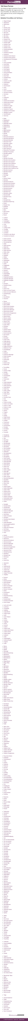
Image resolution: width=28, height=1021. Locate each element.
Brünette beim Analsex (9, 183)
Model (5, 676)
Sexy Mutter (7, 869)
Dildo (5, 243)
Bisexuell (6, 155)
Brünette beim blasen (9, 185)
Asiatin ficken (7, 104)
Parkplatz (6, 757)
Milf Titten (6, 667)
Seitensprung (7, 833)
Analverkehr (7, 82)
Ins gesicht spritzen (8, 537)
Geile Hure (6, 468)
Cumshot (6, 232)
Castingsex (6, 221)
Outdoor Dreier (7, 751)
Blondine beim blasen (9, 161)
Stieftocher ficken (8, 889)
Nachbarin (6, 703)
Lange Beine (7, 611)
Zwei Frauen (7, 1007)
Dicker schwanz (8, 240)
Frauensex (6, 423)
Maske (5, 649)
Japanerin (6, 563)
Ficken (5, 400)
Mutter (5, 696)
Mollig (5, 677)
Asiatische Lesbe (8, 105)
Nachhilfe (6, 705)
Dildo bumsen (7, 245)
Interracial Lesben (8, 548)
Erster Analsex (7, 356)
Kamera (6, 577)
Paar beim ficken (8, 756)
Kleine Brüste (7, 582)
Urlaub (5, 953)
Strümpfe (6, 902)
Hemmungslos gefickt (9, 524)
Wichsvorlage (7, 990)
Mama (5, 646)
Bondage (6, 175)
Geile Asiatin (7, 458)
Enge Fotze (6, 339)
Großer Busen (7, 493)
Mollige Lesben (7, 679)
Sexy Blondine (7, 868)
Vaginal (5, 956)
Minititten (6, 672)
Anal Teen (6, 75)
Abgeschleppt (7, 21)
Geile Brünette (7, 461)
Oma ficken (6, 730)
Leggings (6, 621)
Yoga (5, 995)
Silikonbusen (7, 873)
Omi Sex (6, 735)
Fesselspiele (7, 375)
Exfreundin (6, 359)
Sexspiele (6, 858)
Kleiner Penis (7, 587)
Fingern (6, 412)
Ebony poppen (7, 319)
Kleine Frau (7, 584)
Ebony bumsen (7, 314)
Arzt (5, 95)
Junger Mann (7, 571)
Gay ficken (6, 446)
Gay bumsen (7, 445)
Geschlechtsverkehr (9, 478)
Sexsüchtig (6, 863)
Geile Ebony (7, 464)
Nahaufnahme (7, 712)
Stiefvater (6, 892)
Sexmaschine (7, 849)
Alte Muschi (7, 34)
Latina (5, 618)
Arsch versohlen (8, 90)
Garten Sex (6, 436)
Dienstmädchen (8, 242)
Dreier (5, 287)
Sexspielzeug (7, 859)
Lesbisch (6, 635)
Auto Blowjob (7, 114)
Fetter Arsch (7, 394)
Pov (5, 784)
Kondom (6, 594)
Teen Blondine (7, 922)
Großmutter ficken (8, 498)
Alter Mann (6, 37)
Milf (4, 664)
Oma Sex (6, 731)
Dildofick (6, 255)
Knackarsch (7, 592)
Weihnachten (7, 983)
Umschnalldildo (8, 943)
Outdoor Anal (7, 748)
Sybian (5, 912)
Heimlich (6, 520)
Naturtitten (6, 718)
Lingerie (6, 641)
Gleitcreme (6, 481)
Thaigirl (5, 927)
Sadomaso (6, 811)
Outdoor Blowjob (8, 749)
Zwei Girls (6, 1009)
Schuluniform (7, 823)
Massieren (6, 654)
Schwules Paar (7, 831)
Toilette (5, 932)
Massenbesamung (8, 652)
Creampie (6, 231)
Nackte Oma (7, 710)
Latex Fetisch (7, 616)
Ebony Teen (7, 321)
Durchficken (7, 297)
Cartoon (6, 217)
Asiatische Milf (7, 107)
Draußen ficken (7, 285)
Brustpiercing (7, 200)
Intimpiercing (7, 555)
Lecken (5, 620)
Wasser (5, 978)
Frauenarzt (6, 422)
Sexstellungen (7, 861)
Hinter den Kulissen (9, 527)
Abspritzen (6, 22)
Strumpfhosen (7, 904)
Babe (5, 118)
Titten (5, 928)
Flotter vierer (7, 418)
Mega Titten (7, 662)
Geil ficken (6, 455)
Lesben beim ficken (8, 630)
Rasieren (6, 797)
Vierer (5, 966)
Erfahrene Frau (7, 348)
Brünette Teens (7, 196)
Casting (6, 219)
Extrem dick (7, 363)
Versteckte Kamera (8, 962)
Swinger (6, 911)
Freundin (6, 432)
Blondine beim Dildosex (10, 163)
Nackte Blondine (8, 707)
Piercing (6, 769)
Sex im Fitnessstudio (9, 839)
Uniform (6, 945)
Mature (5, 659)
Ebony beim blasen (8, 308)
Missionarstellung (8, 674)
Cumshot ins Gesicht (9, 236)
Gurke (5, 501)
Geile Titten (6, 474)
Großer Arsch (7, 491)
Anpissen (6, 84)
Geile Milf (6, 471)
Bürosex (6, 213)
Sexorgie (6, 851)
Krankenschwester (8, 600)
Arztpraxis (6, 97)
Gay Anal (6, 440)
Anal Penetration (8, 72)
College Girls (7, 227)
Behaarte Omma (8, 146)
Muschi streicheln (8, 691)
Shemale (6, 871)
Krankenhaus (7, 599)
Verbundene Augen (8, 959)
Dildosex (6, 258)
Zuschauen (6, 1004)
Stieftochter (6, 891)
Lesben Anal (7, 628)
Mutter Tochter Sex (8, 701)
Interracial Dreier (8, 545)
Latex (5, 615)
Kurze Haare (7, 602)
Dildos (5, 257)
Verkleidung (7, 961)
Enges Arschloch (8, 346)
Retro (5, 800)
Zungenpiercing (8, 1001)
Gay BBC (6, 441)
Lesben (5, 626)
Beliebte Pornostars (9, 151)
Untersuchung (7, 948)
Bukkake (6, 206)
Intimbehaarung (8, 552)
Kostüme (6, 597)
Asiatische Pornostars (9, 110)
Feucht (5, 395)
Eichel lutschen (7, 333)
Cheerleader (7, 222)
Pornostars (6, 782)
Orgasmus (6, 743)
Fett (5, 380)
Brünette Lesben (8, 193)
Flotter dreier (7, 417)
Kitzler (5, 579)
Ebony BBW (7, 304)
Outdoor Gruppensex (9, 753)
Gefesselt (6, 451)
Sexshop (6, 854)
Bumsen (6, 208)
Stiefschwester (7, 888)
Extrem (5, 361)
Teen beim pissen (8, 920)
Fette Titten (6, 392)
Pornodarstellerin (8, 779)
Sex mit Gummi (7, 841)
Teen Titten (6, 925)
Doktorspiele (7, 268)
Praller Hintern (7, 789)
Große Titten (7, 489)
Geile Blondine (7, 460)
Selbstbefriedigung (8, 836)
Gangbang (6, 435)
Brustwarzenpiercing (9, 201)
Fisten (5, 414)
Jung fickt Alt (7, 566)
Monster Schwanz (8, 682)
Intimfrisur (6, 553)
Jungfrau (6, 574)
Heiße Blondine (8, 522)
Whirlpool (6, 987)
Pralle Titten (7, 787)
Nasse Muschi (7, 715)
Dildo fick (6, 247)
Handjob (6, 504)
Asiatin (5, 99)
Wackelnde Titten (8, 975)
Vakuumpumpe (7, 957)
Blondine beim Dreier (9, 165)
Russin (5, 808)
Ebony (5, 301)
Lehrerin (6, 625)
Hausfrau (6, 517)
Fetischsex (6, 379)
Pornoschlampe (8, 781)
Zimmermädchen (8, 997)
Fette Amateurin (8, 382)
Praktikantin (7, 785)
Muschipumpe (7, 692)
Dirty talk (6, 262)
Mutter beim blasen (8, 697)
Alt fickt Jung (7, 27)
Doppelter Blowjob (8, 278)
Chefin (5, 226)
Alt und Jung (7, 31)
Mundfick (6, 686)
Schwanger (6, 824)
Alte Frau (6, 32)
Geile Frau (6, 466)
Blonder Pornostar (8, 158)
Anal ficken (6, 67)
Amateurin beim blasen (9, 56)
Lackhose (6, 606)
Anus (5, 87)
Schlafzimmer (7, 816)
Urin (5, 951)
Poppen (6, 774)
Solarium (6, 877)
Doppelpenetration (8, 277)
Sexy (5, 866)
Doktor (5, 267)
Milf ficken (6, 666)
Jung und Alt (7, 568)
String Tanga (7, 899)
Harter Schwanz (8, 515)
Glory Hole (6, 483)
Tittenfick (6, 930)
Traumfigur (6, 937)
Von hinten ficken (8, 972)
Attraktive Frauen (8, 112)
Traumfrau (6, 938)
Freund (5, 430)
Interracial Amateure (9, 540)
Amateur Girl (7, 39)
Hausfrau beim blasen (9, 519)
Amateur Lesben (8, 41)
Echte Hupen (7, 323)
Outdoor (6, 746)
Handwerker (7, 507)
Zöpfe (5, 999)
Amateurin (6, 54)
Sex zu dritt (6, 844)
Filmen (5, 410)
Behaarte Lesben (8, 143)
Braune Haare (7, 178)
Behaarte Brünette (8, 140)
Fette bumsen (7, 384)
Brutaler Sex (7, 205)
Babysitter (6, 121)
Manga (5, 647)
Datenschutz (21, 1019)
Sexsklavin (6, 856)
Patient (5, 762)
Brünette (6, 180)
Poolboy (6, 772)
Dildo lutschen (7, 250)
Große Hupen (7, 486)
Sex (5, 838)
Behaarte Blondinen (9, 138)
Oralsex (6, 739)
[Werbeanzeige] (13, 1015)
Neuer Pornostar (8, 720)
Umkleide (6, 941)
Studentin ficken (8, 909)
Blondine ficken (7, 171)
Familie (5, 372)
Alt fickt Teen (7, 29)
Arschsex (6, 94)
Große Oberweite (8, 488)
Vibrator (6, 964)
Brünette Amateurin (8, 181)
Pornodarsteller (7, 777)
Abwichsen (6, 24)
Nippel (5, 722)
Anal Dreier (6, 65)
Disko (5, 263)
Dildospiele (6, 260)
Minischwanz (7, 671)
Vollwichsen (7, 971)
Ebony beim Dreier (8, 311)
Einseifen (6, 338)
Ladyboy (6, 610)
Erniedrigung (7, 349)
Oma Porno (6, 733)
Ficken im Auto (7, 402)
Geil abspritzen (7, 453)
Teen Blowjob (7, 923)
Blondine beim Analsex (9, 160)
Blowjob (6, 173)
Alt (4, 26)
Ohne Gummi (7, 728)
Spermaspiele (7, 882)
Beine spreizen (7, 148)
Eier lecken (6, 334)
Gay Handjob (7, 448)
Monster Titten (7, 684)
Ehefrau (6, 328)
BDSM (5, 133)
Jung (5, 564)
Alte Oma (6, 36)
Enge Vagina (7, 344)
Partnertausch (7, 759)
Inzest (5, 558)
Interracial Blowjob (8, 543)
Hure (5, 532)
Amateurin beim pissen (9, 57)
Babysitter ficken (8, 123)
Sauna (5, 814)
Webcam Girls (7, 982)
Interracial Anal (7, 542)
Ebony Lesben (7, 318)
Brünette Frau (7, 191)
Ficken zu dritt (7, 405)
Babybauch (6, 120)
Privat (5, 790)
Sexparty (6, 853)
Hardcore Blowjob (8, 510)
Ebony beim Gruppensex (10, 313)
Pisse (5, 771)
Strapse (6, 897)
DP (4, 282)
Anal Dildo (6, 64)
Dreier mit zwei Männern (10, 292)
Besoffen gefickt (8, 153)
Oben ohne (6, 726)
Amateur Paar (7, 44)
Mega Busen (7, 661)
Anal (5, 60)
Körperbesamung (8, 595)
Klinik (5, 590)
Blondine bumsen (8, 170)
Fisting (5, 415)
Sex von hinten (7, 843)
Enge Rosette (7, 343)
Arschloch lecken (8, 92)
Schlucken (6, 819)
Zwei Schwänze (8, 1011)
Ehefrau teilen (7, 331)
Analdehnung (7, 77)
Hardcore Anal (7, 509)
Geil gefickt (6, 456)
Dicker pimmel (7, 238)
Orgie (5, 744)
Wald (5, 977)
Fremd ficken (7, 425)
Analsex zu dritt (7, 80)
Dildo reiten (6, 252)
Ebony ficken (7, 316)
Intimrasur (6, 556)
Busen (5, 215)
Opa (5, 736)
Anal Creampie (7, 62)
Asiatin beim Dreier (8, 102)
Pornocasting (7, 776)
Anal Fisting (7, 71)
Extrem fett (6, 364)
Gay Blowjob (7, 443)
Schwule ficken (7, 829)
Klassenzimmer (7, 580)
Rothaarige (6, 807)
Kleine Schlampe (8, 585)
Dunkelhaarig (7, 293)
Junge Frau (6, 569)
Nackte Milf (6, 708)
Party (5, 761)
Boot (5, 176)
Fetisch (5, 377)
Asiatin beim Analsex (9, 100)
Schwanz (6, 826)
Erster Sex (6, 357)
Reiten (5, 798)
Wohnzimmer (7, 992)
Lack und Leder (7, 605)
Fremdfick (6, 428)
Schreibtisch (7, 821)
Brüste (5, 198)
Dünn (5, 295)
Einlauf (5, 336)
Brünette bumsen (8, 188)
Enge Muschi (7, 341)
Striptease (6, 901)
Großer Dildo (7, 494)
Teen (5, 917)
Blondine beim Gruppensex (11, 166)
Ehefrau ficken (7, 329)
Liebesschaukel (8, 640)
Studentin (6, 907)
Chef (5, 224)
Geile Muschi (7, 473)
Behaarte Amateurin (9, 136)
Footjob (5, 420)
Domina (6, 270)
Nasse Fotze (7, 713)
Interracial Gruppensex (9, 547)
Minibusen (6, 669)
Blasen (5, 156)
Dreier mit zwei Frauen (9, 290)
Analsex (6, 79)
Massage (6, 651)
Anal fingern (7, 69)
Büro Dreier (6, 211)
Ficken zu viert (7, 407)
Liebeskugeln (7, 638)
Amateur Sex (7, 46)
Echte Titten (7, 324)
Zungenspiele (7, 1002)
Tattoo (5, 915)
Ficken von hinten (8, 403)
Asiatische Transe (8, 109)
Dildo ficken (7, 248)
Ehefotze (6, 326)
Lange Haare (7, 613)
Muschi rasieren (8, 689)
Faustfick (6, 374)
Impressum (16, 1019)
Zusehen (6, 1006)
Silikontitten (7, 874)
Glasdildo (6, 479)
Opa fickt (6, 738)
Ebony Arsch (7, 303)
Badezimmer (7, 126)
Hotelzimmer (7, 530)
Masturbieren (7, 657)
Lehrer (5, 623)
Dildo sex (6, 253)
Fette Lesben (7, 390)
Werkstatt (6, 985)
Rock (5, 803)
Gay (5, 438)
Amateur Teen (7, 47)
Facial (5, 369)
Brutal (5, 203)
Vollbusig (6, 967)
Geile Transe (7, 476)
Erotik (5, 351)
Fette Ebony (7, 387)
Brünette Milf (7, 195)
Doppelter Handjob (8, 280)
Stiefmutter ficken (8, 886)
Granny (5, 484)
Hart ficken (6, 514)
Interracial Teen (7, 550)
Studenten (6, 906)
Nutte (5, 723)
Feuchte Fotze (7, 397)
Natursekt (6, 717)
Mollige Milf (6, 681)
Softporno (6, 876)
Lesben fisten (7, 633)
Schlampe (6, 818)
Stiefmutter (6, 884)
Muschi (5, 687)
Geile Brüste (7, 463)
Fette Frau (6, 389)
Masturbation (7, 656)
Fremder (6, 427)
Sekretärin (6, 834)
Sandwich (6, 813)
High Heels (6, 525)
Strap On (6, 896)
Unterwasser (7, 950)
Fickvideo (6, 409)
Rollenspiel (6, 805)
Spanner (6, 879)
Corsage (6, 229)
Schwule (6, 828)
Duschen (6, 298)
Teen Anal (6, 919)
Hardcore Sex (7, 512)
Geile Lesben (7, 469)
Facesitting (6, 367)
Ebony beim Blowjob (9, 309)
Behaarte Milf (7, 145)
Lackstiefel (6, 608)
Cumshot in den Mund (9, 234)
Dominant (6, 272)
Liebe (5, 636)
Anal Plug (6, 74)
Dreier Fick (6, 288)
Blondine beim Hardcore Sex (11, 168)
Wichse (5, 988)
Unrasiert (6, 946)
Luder (5, 643)
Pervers (6, 767)
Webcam (6, 980)
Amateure (6, 51)
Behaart (6, 135)
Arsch (5, 89)
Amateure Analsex (8, 52)
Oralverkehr (7, 741)
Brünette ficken (7, 190)
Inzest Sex (6, 560)
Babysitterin (7, 125)
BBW (5, 128)
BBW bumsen (7, 130)
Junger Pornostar (8, 573)
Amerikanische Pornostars (10, 59)
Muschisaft (6, 694)
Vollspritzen (7, 969)
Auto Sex (6, 115)
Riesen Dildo (7, 802)
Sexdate (6, 848)
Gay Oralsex (7, 450)
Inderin (5, 535)
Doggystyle (6, 265)
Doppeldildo (7, 273)
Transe (5, 934)
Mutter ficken (7, 699)
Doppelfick (6, 275)
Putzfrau (6, 794)
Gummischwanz (8, 499)
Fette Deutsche (7, 385)
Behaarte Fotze (7, 141)
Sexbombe (6, 846)
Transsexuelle (7, 935)
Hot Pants (6, 529)
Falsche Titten (7, 370)
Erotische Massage (8, 354)
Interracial (6, 538)
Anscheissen (7, 85)
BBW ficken (7, 131)
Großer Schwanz (8, 496)
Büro (5, 210)
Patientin (6, 764)
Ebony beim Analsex (9, 306)
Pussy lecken (7, 792)
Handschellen (7, 506)
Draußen (6, 283)
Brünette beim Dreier (9, 186)
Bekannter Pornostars (9, 150)
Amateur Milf (7, 42)
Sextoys (6, 864)
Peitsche (6, 766)
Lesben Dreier (7, 631)
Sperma (6, 881)
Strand (5, 894)
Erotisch (6, 353)
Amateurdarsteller (8, 49)
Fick (5, 399)
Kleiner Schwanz (8, 589)
